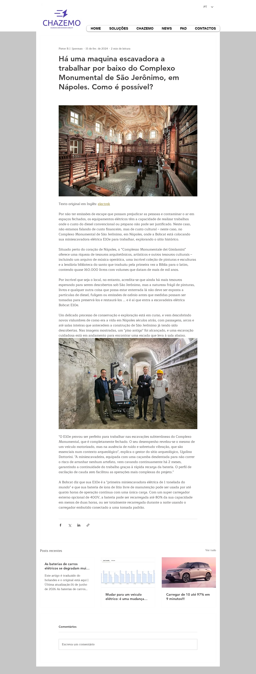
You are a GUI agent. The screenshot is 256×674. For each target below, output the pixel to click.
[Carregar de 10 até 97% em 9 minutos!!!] (189, 572)
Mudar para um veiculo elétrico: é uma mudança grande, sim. (125, 596)
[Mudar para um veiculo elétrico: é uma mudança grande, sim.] (128, 572)
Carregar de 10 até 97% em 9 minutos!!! (188, 596)
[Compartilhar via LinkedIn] (79, 525)
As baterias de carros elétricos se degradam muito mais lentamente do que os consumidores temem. (67, 566)
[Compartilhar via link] (88, 525)
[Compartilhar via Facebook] (60, 525)
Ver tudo (210, 550)
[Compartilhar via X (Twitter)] (69, 525)
